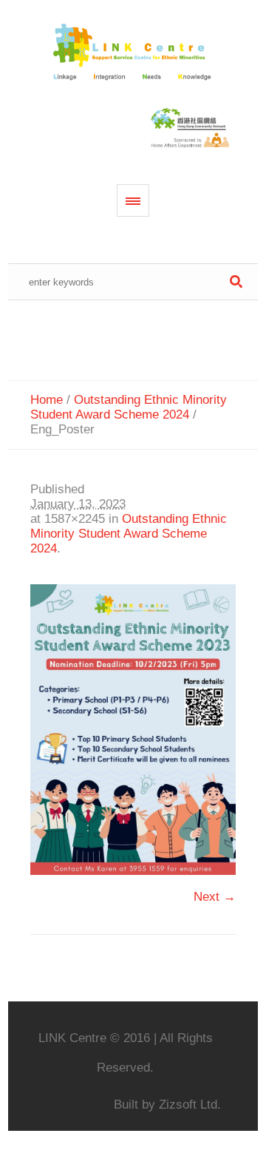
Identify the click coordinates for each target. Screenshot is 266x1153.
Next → (215, 897)
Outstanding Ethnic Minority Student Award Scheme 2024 (128, 407)
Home (46, 400)
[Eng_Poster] (133, 730)
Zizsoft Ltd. (190, 1105)
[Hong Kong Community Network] (133, 53)
